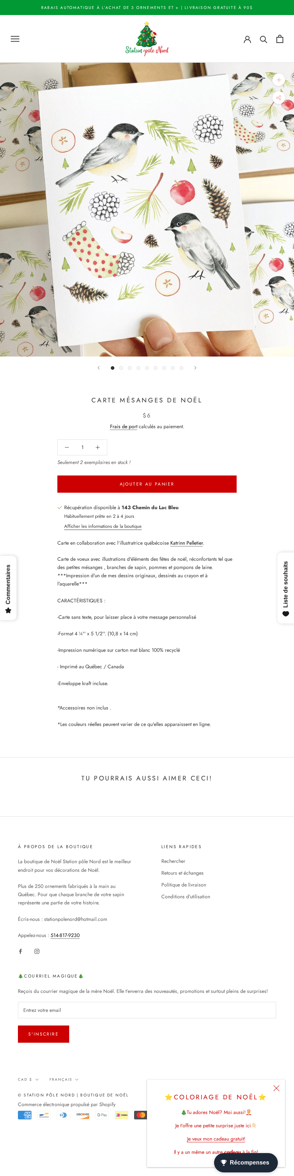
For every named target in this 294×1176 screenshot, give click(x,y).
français (60, 1079)
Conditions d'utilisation (185, 896)
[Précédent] (99, 367)
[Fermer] (276, 1088)
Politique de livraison (183, 884)
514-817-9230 (65, 935)
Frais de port (123, 426)
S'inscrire (43, 1034)
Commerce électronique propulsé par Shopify (66, 1104)
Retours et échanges (182, 872)
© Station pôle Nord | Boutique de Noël (73, 1095)
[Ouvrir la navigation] (15, 39)
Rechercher (173, 861)
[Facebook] (20, 951)
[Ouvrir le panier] (279, 39)
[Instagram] (36, 951)
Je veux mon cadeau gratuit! (216, 1138)
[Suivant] (195, 367)
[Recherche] (263, 39)
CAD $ (25, 1079)
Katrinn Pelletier (186, 542)
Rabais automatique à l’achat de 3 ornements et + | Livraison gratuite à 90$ (147, 7)
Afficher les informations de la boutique (103, 526)
